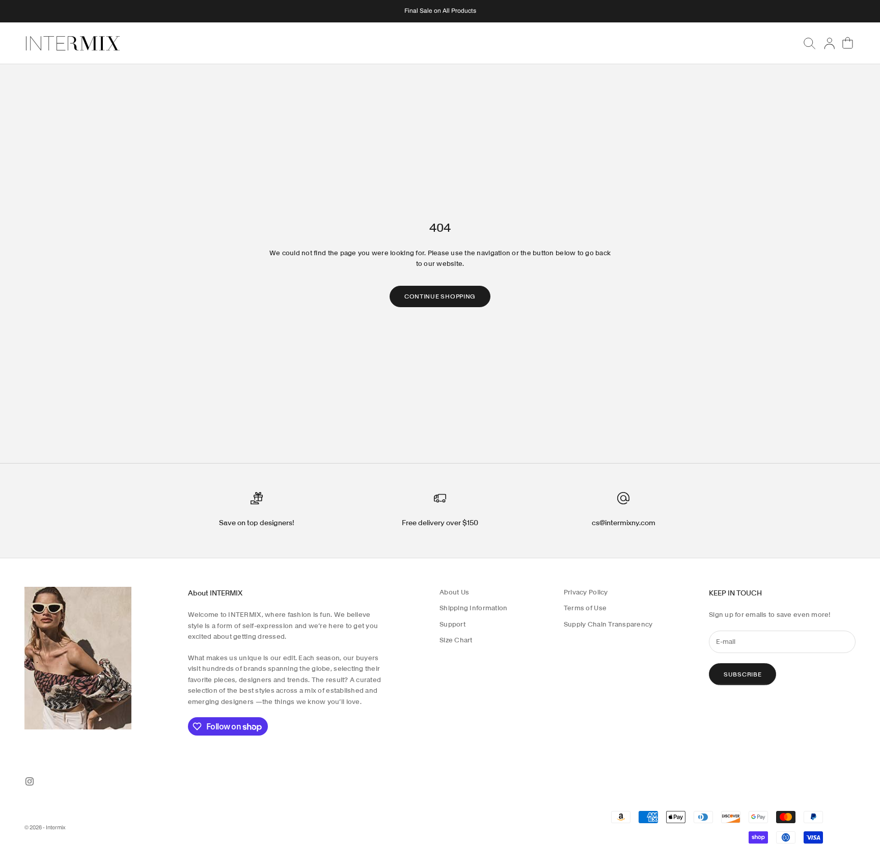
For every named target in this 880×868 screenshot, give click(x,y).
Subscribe (742, 674)
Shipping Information (473, 608)
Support (452, 624)
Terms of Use (585, 608)
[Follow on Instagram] (29, 781)
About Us (454, 592)
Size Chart (456, 640)
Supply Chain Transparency (608, 624)
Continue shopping (440, 296)
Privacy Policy (586, 592)
